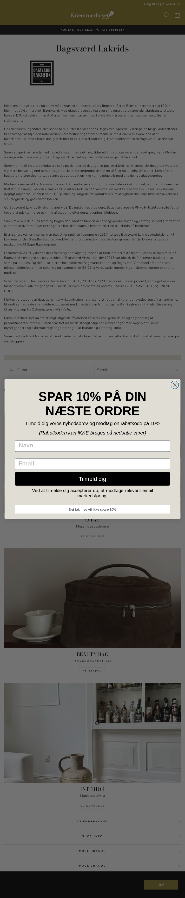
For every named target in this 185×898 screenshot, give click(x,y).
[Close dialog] (175, 385)
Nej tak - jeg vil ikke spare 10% (92, 509)
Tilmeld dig (92, 479)
